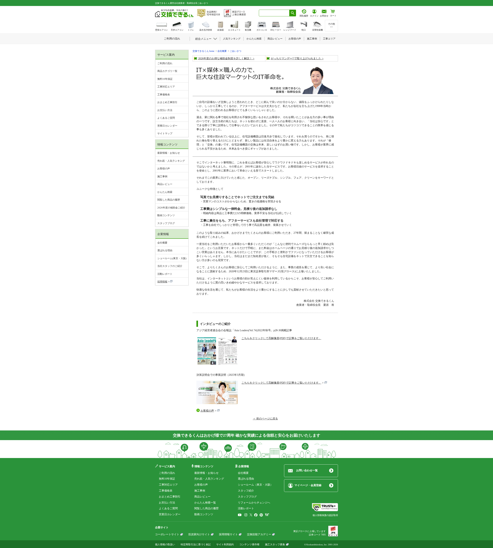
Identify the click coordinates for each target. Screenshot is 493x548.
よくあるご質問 (166, 117)
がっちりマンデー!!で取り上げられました (296, 58)
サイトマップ (164, 133)
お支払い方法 (164, 110)
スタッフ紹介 (246, 490)
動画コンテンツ (166, 215)
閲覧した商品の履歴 (168, 199)
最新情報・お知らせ (168, 152)
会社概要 (162, 242)
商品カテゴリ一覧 (167, 71)
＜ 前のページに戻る (265, 418)
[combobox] (274, 13)
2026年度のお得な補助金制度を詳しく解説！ (225, 58)
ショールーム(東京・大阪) (171, 258)
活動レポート (164, 273)
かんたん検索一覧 (205, 502)
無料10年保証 (165, 78)
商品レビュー (164, 184)
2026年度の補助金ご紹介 (171, 207)
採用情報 (162, 281)
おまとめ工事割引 (167, 102)
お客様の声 (207, 410)
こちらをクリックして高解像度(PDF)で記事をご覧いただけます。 (281, 338)
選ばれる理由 (164, 250)
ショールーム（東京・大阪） (255, 484)
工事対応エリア (166, 86)
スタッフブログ (166, 223)
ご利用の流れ (164, 63)
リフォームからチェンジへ (254, 502)
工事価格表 (163, 94)
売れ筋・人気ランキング (171, 160)
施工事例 (162, 176)
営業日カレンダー (167, 125)
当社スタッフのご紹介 (169, 266)
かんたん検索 (164, 192)
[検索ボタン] (292, 13)
